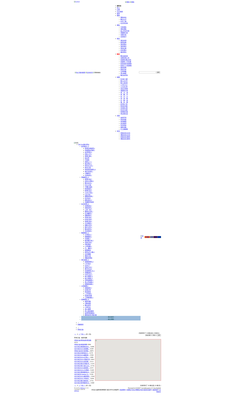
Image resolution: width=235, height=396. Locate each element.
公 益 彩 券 (124, 87)
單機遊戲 (88, 273)
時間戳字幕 (124, 112)
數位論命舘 (124, 56)
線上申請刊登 (125, 31)
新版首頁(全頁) (125, 133)
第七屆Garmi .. (85, 366)
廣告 (118, 25)
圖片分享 (88, 227)
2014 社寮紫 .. (85, 370)
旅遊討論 (88, 221)
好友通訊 (123, 50)
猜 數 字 (124, 94)
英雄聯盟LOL (90, 271)
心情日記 (88, 307)
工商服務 (84, 286)
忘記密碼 (120, 11)
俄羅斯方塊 (124, 90)
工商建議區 (89, 297)
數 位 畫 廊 (124, 83)
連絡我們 (155, 390)
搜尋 (118, 13)
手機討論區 (88, 187)
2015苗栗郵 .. (85, 349)
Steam (87, 265)
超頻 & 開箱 (89, 181)
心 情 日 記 (124, 85)
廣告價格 (123, 29)
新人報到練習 (89, 311)
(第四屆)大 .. (85, 353)
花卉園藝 (88, 254)
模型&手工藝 (89, 252)
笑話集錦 (88, 231)
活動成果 (88, 303)
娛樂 (118, 77)
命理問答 (88, 152)
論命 (118, 54)
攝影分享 (88, 225)
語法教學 (123, 123)
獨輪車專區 (88, 258)
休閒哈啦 (88, 206)
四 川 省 (124, 92)
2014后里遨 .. (85, 361)
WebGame (88, 274)
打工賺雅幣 (124, 129)
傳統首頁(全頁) (125, 135)
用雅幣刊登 (124, 33)
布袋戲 (87, 238)
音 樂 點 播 (124, 108)
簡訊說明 (123, 40)
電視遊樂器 (89, 280)
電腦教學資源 (89, 202)
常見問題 (123, 125)
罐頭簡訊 (123, 52)
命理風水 (85, 146)
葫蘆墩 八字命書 (126, 61)
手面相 (87, 160)
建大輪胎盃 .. (85, 381)
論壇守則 (123, 117)
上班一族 (88, 209)
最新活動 (123, 127)
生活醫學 (88, 213)
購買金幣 (123, 42)
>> (84, 334)
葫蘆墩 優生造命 (126, 60)
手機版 (147, 237)
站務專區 (85, 299)
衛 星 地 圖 (124, 110)
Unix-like (87, 194)
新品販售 (88, 292)
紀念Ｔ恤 (123, 21)
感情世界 (88, 208)
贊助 (118, 15)
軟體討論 (88, 190)
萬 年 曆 (124, 102)
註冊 (118, 9)
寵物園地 (88, 250)
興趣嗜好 (85, 233)
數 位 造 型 (124, 81)
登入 (118, 8)
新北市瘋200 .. (85, 363)
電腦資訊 (85, 177)
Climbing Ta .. (85, 374)
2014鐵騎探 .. (85, 355)
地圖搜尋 (80, 324)
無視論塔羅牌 (90, 169)
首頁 (118, 131)
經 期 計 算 (124, 104)
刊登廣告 (123, 27)
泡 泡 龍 (124, 98)
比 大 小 (124, 96)
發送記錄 (123, 48)
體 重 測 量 (124, 106)
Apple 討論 (89, 192)
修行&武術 (89, 171)
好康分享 (88, 290)
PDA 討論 (88, 185)
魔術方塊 (88, 256)
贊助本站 (123, 17)
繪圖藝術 (88, 236)
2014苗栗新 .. (85, 368)
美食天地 (88, 242)
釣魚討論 (88, 219)
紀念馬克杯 (124, 23)
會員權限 (123, 121)
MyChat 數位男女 (83, 144)
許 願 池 (124, 100)
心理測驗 (88, 246)
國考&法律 (89, 211)
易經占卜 (88, 162)
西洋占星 (88, 167)
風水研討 (88, 164)
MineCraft (88, 267)
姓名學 (87, 158)
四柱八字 (88, 154)
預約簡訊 (123, 46)
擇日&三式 (89, 165)
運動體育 (88, 215)
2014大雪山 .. (85, 357)
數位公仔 (123, 19)
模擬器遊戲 (89, 284)
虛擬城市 (88, 288)
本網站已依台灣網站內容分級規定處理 (138, 390)
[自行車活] (77, 346)
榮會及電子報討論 (91, 315)
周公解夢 (123, 73)
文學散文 (88, 235)
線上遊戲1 (89, 276)
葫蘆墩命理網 (90, 150)
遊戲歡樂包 (89, 262)
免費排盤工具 (125, 58)
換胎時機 (84, 344)
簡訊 (118, 38)
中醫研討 (88, 173)
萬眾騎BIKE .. (85, 346)
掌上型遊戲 (89, 282)
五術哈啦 (88, 175)
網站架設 (88, 200)
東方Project (88, 269)
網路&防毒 (89, 196)
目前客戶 (123, 36)
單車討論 (88, 217)
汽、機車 (88, 248)
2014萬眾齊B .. (85, 376)
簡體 (159, 237)
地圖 (155, 237)
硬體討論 (88, 179)
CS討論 (88, 263)
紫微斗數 (88, 156)
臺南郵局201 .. (85, 372)
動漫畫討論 (89, 240)
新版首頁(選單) (125, 137)
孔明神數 (123, 71)
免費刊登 (123, 35)
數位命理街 (124, 75)
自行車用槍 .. (85, 351)
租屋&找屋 (88, 295)
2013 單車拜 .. (85, 378)
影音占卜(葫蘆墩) (126, 65)
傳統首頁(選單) (125, 139)
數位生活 (88, 183)
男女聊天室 (124, 114)
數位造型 (88, 305)
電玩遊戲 (85, 260)
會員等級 (123, 119)
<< (75, 334)
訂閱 (151, 237)
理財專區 (88, 244)
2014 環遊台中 (85, 359)
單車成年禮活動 (86, 340)
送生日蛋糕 (124, 88)
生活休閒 (85, 204)
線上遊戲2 (89, 278)
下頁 (81, 334)
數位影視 (88, 229)
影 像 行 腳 (124, 79)
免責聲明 (122, 390)
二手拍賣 (88, 293)
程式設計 (88, 198)
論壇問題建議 (90, 313)
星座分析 (123, 69)
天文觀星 (88, 223)
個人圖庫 (88, 309)
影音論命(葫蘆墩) (126, 63)
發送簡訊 (123, 44)
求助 (118, 115)
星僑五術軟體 (90, 148)
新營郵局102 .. (85, 383)
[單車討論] (77, 340)
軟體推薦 (88, 189)
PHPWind (82, 388)
